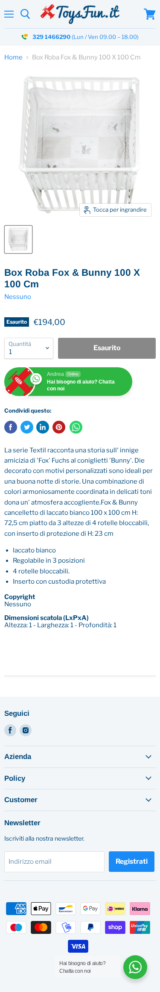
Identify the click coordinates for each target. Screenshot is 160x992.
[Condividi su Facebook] (10, 427)
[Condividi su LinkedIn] (42, 427)
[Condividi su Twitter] (26, 427)
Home (13, 57)
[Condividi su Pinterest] (58, 427)
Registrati (132, 861)
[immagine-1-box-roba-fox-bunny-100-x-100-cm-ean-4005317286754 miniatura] (18, 239)
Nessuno (17, 297)
